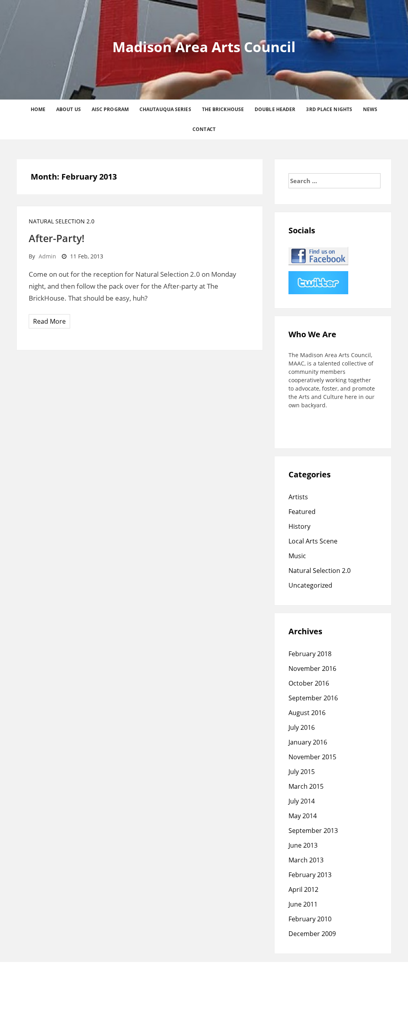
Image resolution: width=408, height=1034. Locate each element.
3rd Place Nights (329, 109)
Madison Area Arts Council (204, 46)
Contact (204, 129)
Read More (49, 321)
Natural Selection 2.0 (61, 221)
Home (38, 109)
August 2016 (307, 712)
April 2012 (303, 889)
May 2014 (302, 815)
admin (47, 256)
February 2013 (310, 874)
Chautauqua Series (165, 109)
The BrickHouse (223, 109)
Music (297, 555)
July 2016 (301, 727)
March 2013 (306, 860)
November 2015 (312, 757)
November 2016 (312, 668)
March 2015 (306, 786)
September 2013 (313, 830)
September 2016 (313, 698)
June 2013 (303, 845)
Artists (298, 497)
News (370, 109)
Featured (302, 511)
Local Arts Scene (312, 541)
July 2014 (301, 801)
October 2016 (308, 683)
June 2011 (303, 904)
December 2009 (312, 933)
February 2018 (310, 653)
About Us (68, 109)
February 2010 (310, 919)
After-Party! (56, 238)
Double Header (275, 109)
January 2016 (307, 742)
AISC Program (110, 109)
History (299, 526)
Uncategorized (310, 585)
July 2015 (301, 771)
